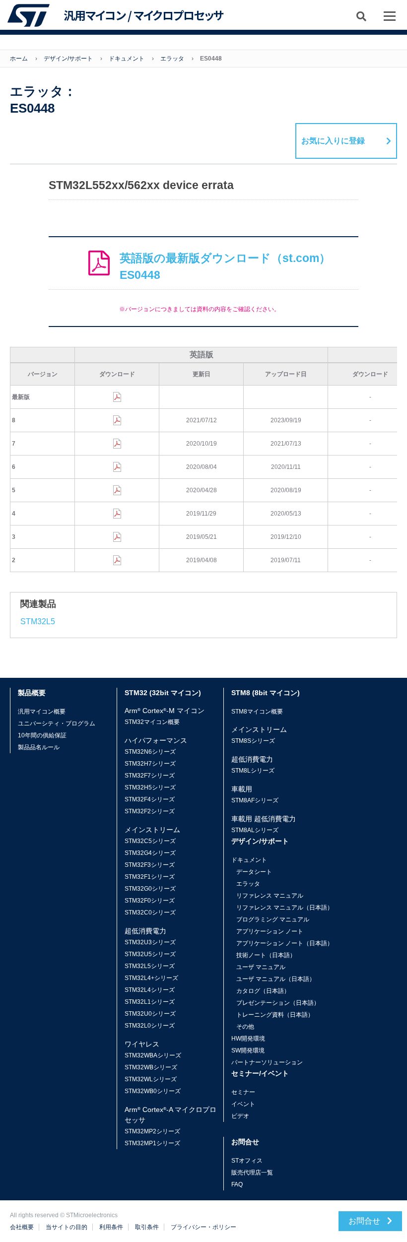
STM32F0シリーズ (150, 900)
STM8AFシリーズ (254, 800)
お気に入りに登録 (333, 140)
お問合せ (365, 1221)
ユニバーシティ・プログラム (56, 723)
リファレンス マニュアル (269, 895)
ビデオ (240, 1115)
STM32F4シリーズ (150, 799)
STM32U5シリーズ (150, 954)
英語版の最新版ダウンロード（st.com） (225, 267)
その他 (245, 1026)
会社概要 (22, 1227)
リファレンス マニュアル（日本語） (284, 907)
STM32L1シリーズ (150, 1001)
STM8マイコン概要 (257, 711)
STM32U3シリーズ (150, 942)
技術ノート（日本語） (266, 955)
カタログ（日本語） (263, 990)
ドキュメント (126, 58)
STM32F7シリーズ (150, 775)
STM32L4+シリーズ (151, 978)
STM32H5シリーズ (150, 787)
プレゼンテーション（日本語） (278, 1002)
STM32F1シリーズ (150, 876)
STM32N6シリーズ (150, 751)
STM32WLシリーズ (151, 1079)
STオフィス (247, 1160)
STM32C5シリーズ (150, 841)
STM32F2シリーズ (150, 811)
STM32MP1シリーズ (152, 1143)
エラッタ (172, 58)
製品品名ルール (39, 747)
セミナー (243, 1092)
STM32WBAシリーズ (153, 1055)
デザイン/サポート (68, 58)
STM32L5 (37, 621)
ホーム (19, 58)
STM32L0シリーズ (150, 1025)
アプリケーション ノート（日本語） (284, 943)
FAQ (237, 1184)
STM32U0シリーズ (150, 1013)
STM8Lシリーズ (252, 770)
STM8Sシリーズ (253, 740)
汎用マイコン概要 (42, 711)
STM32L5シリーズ (150, 966)
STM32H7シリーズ (150, 763)
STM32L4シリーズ (150, 989)
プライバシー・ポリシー (203, 1227)
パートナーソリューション (267, 1062)
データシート (254, 871)
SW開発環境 (248, 1050)
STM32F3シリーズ (150, 864)
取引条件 (147, 1227)
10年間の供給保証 (42, 735)
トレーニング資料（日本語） (275, 1014)
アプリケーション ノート (269, 931)
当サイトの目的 (66, 1227)
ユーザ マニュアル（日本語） (275, 979)
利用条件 (111, 1227)
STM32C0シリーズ (150, 912)
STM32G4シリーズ (150, 853)
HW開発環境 (248, 1038)
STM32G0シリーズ (150, 888)
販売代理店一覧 (252, 1172)
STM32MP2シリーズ (152, 1131)
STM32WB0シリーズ (153, 1091)
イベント (243, 1104)
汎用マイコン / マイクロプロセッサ (143, 15)
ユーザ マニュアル (260, 967)
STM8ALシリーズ (254, 830)
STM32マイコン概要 (152, 722)
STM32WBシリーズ (151, 1067)
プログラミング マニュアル (272, 919)
